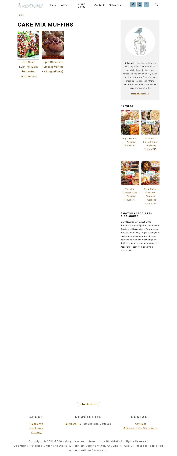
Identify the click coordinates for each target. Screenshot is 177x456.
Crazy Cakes (81, 5)
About (65, 5)
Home (52, 5)
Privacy (36, 432)
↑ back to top (88, 404)
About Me (36, 423)
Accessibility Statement (141, 428)
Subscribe (115, 5)
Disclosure (36, 428)
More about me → (140, 93)
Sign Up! (72, 423)
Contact (99, 5)
